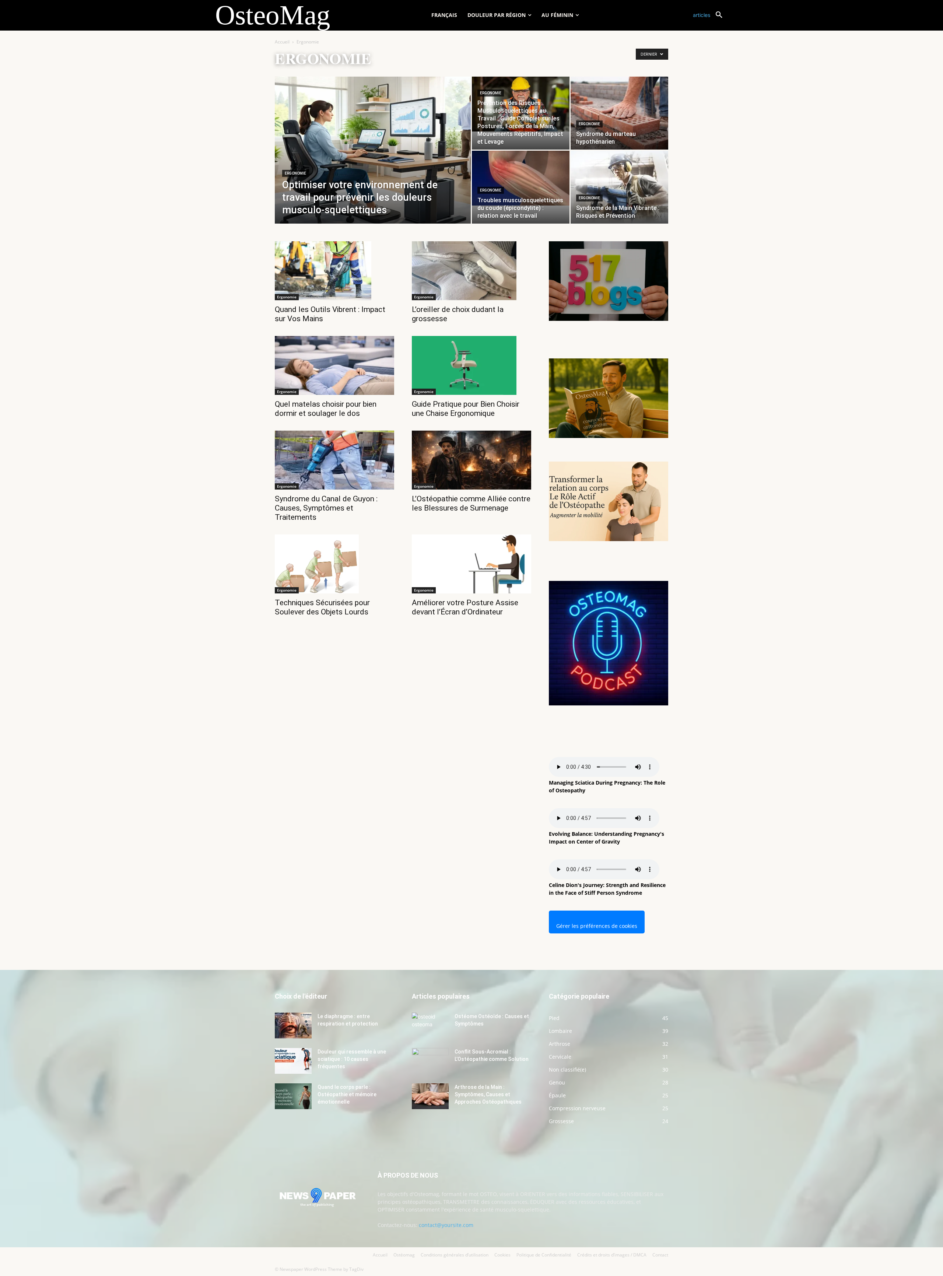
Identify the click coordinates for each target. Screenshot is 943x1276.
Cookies (502, 1255)
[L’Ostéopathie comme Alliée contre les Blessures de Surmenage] (471, 460)
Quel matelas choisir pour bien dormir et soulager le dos (325, 409)
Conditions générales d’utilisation (454, 1255)
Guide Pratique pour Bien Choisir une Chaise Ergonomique (465, 409)
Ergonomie (295, 173)
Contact (660, 1255)
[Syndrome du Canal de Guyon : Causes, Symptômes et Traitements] (334, 460)
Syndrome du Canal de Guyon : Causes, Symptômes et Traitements (326, 508)
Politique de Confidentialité (543, 1255)
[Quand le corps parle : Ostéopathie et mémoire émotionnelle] (293, 1096)
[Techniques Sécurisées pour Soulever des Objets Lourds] (334, 563)
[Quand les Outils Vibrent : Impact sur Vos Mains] (334, 270)
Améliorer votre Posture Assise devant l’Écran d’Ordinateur (465, 607)
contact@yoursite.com (446, 1224)
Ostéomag (404, 1255)
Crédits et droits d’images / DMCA (611, 1255)
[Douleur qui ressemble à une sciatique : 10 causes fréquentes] (293, 1061)
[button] (710, 15)
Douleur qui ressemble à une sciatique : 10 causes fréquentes (352, 1059)
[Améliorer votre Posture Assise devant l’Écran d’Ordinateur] (471, 563)
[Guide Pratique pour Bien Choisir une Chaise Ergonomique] (471, 365)
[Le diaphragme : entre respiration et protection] (293, 1025)
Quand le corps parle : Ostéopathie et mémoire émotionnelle (347, 1094)
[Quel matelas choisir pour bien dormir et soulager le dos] (334, 365)
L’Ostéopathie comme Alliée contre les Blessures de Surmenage (471, 503)
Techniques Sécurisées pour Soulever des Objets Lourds (322, 607)
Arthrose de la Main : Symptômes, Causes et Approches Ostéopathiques (488, 1094)
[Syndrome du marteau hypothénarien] (619, 113)
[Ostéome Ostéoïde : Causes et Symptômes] (430, 1025)
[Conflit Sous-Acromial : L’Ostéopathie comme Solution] (430, 1061)
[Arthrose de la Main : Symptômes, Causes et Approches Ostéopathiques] (430, 1096)
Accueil (282, 42)
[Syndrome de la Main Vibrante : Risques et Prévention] (619, 187)
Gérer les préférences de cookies (596, 925)
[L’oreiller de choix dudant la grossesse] (471, 270)
